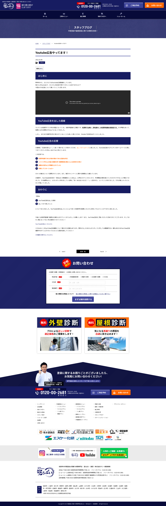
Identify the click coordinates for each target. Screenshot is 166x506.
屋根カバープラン (80, 414)
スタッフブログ (99, 415)
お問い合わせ (41, 423)
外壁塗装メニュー (61, 404)
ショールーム (121, 16)
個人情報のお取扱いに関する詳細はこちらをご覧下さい (93, 294)
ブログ (42, 62)
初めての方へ (102, 16)
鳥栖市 (39, 420)
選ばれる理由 (41, 412)
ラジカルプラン (61, 409)
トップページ (41, 404)
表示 (41, 68)
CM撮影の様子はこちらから (44, 235)
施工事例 (83, 16)
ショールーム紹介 (42, 417)
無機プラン (60, 414)
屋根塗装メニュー (80, 404)
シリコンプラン (61, 406)
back (102, 251)
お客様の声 (98, 412)
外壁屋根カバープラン (82, 420)
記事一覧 (83, 251)
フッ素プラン (61, 411)
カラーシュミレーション (101, 417)
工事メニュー (64, 16)
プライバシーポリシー (120, 404)
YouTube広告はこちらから (43, 224)
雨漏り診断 (98, 404)
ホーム (45, 16)
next (63, 251)
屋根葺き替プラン (80, 417)
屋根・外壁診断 (99, 407)
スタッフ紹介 (41, 415)
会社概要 (39, 407)
